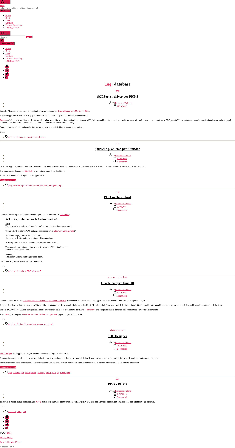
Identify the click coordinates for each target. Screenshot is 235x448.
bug (10, 185)
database (12, 137)
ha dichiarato (89, 310)
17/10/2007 (122, 106)
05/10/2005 (122, 346)
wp (60, 185)
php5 (39, 271)
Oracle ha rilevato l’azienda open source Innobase (44, 300)
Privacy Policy (6, 437)
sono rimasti (34, 314)
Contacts (9, 23)
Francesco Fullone (123, 103)
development (30, 372)
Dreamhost (64, 214)
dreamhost (21, 271)
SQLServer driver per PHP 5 (117, 96)
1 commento (122, 210)
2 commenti (122, 349)
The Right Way (12, 28)
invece (26, 314)
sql (41, 185)
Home (8, 15)
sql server (41, 137)
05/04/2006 (122, 207)
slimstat (36, 185)
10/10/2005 (122, 293)
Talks (7, 20)
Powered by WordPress (10, 442)
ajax (112, 330)
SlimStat (28, 171)
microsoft (28, 137)
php (117, 91)
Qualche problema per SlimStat (117, 149)
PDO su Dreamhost (117, 197)
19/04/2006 (122, 158)
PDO (29, 271)
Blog (7, 18)
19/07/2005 (122, 394)
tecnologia (123, 277)
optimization (26, 185)
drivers (20, 137)
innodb (23, 324)
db (18, 324)
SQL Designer (117, 336)
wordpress (53, 185)
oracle (47, 324)
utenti (6, 314)
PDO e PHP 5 (117, 384)
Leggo (3, 120)
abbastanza (45, 314)
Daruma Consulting (13, 25)
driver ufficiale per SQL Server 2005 (73, 111)
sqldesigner (65, 372)
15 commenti (121, 162)
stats (46, 185)
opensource (38, 324)
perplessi (54, 314)
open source (113, 277)
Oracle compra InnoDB (117, 283)
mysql (29, 324)
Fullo (2, 5)
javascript (41, 372)
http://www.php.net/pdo (64, 231)
